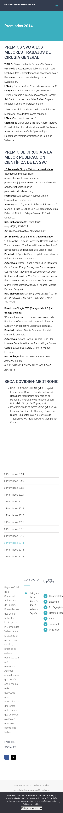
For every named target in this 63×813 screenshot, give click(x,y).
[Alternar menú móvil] (57, 6)
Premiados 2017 (15, 522)
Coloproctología (54, 596)
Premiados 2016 (15, 529)
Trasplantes (54, 624)
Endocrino (54, 601)
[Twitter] (13, 757)
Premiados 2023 (15, 480)
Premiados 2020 (15, 501)
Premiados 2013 (15, 549)
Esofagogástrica (54, 607)
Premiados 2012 (15, 556)
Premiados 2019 (15, 508)
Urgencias (54, 629)
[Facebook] (6, 757)
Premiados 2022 (15, 487)
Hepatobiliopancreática (54, 613)
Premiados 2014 (15, 542)
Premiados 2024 (15, 474)
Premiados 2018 (15, 515)
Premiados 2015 (15, 535)
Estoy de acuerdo (31, 808)
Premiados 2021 (15, 494)
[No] (59, 802)
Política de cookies (31, 804)
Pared (52, 618)
